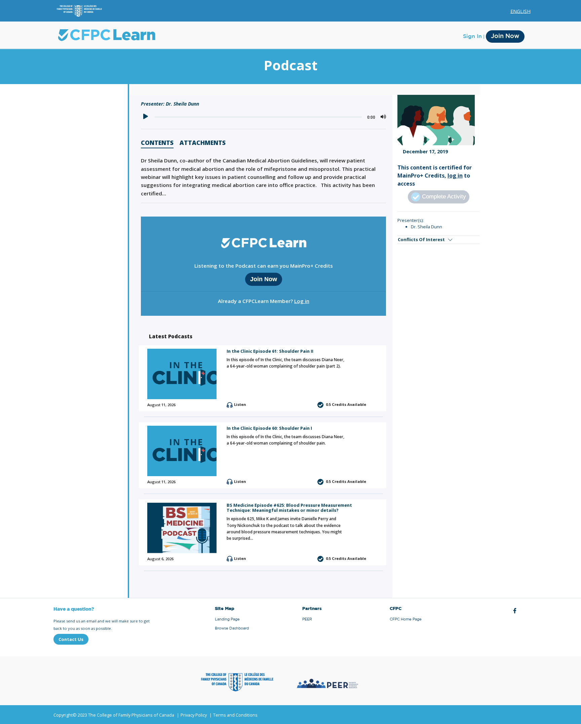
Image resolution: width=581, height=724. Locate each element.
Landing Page (227, 619)
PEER (307, 619)
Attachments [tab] (203, 143)
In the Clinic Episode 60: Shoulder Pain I (269, 428)
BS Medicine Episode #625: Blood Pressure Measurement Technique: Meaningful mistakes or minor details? (289, 507)
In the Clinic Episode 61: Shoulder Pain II (270, 351)
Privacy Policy (194, 715)
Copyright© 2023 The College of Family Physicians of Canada (113, 715)
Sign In (472, 36)
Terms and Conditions (235, 715)
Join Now (505, 36)
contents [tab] (157, 143)
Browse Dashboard (232, 628)
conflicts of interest (421, 239)
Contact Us (71, 639)
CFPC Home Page (406, 619)
